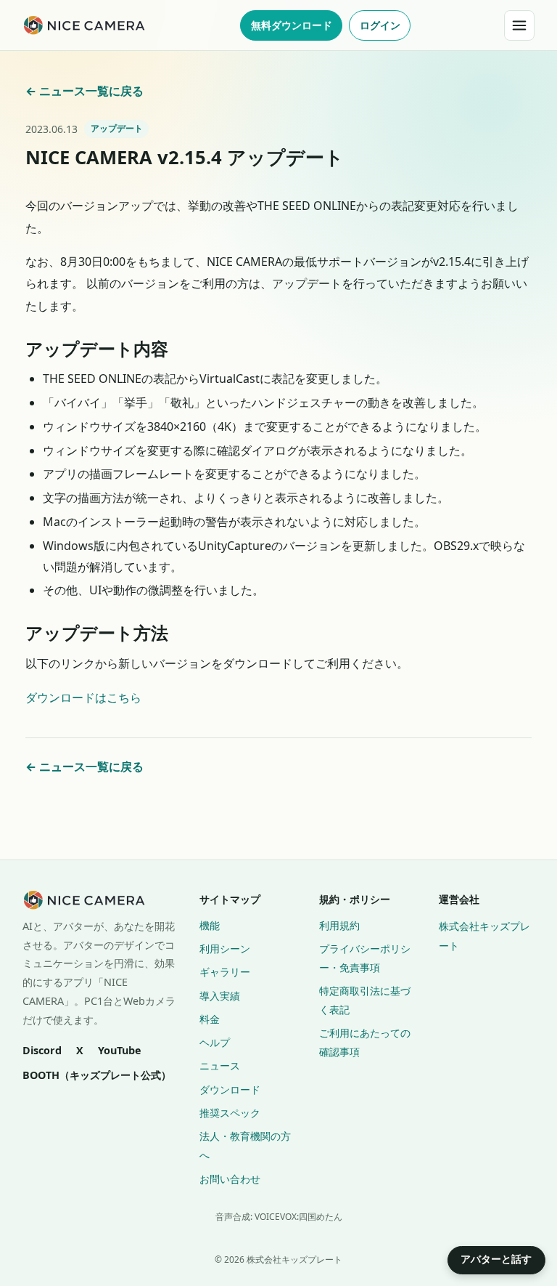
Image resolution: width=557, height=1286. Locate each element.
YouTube (119, 1050)
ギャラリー (224, 972)
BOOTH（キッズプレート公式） (96, 1075)
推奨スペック (229, 1113)
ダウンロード (229, 1089)
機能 (209, 925)
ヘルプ (214, 1042)
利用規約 (339, 925)
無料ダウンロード (291, 25)
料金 (209, 1019)
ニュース (219, 1065)
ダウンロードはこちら (83, 697)
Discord (42, 1050)
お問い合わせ (229, 1179)
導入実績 (219, 996)
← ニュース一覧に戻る (84, 91)
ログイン (380, 25)
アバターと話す (496, 1259)
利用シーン (224, 948)
